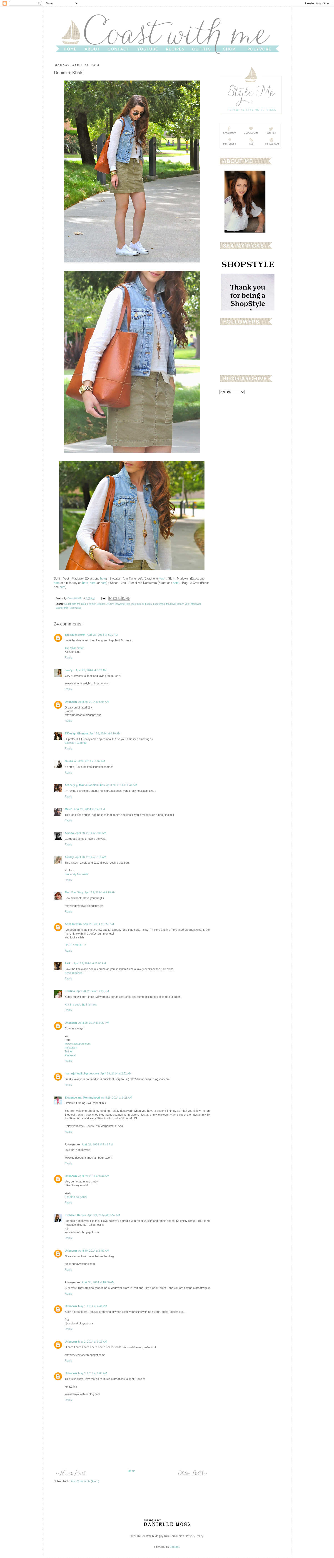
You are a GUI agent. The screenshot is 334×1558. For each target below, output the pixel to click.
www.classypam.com (77, 1043)
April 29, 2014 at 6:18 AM (116, 1097)
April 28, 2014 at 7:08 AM (90, 833)
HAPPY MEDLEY (75, 945)
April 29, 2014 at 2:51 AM (115, 1073)
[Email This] (110, 598)
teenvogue (75, 607)
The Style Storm (75, 634)
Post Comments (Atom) (85, 1481)
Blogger (174, 1546)
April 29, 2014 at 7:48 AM (97, 1144)
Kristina (70, 991)
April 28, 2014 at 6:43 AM (89, 809)
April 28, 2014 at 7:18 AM (90, 857)
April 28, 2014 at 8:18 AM (100, 892)
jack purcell (137, 604)
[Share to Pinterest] (128, 598)
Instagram (71, 1047)
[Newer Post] (71, 1472)
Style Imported (73, 973)
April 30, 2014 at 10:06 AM (98, 1282)
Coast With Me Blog (75, 604)
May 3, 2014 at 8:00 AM (92, 1373)
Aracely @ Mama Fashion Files (85, 785)
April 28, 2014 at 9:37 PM (93, 1022)
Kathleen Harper (75, 1215)
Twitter (69, 1051)
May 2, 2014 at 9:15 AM (92, 1341)
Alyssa (69, 833)
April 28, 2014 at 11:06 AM (90, 963)
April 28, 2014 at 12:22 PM (92, 991)
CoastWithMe (75, 598)
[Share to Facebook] (123, 598)
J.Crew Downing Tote (118, 604)
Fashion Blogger (96, 604)
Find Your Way (74, 892)
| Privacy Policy (194, 1536)
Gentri (69, 761)
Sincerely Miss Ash (76, 874)
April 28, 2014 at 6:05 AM (93, 701)
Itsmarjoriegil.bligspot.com (82, 1073)
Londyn (69, 670)
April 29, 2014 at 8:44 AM (93, 1176)
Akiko (68, 963)
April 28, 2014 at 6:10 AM (105, 733)
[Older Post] (192, 1472)
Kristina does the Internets (81, 1004)
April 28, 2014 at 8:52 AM (98, 924)
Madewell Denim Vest (177, 604)
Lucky (148, 604)
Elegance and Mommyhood (82, 1097)
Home (131, 1471)
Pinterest (70, 1055)
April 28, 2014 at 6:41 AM (121, 785)
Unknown (71, 701)
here (103, 578)
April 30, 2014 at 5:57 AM (93, 1250)
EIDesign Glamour (76, 733)
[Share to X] (119, 598)
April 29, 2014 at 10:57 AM (103, 1215)
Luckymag (159, 604)
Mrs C (68, 809)
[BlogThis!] (115, 598)
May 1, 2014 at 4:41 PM (92, 1306)
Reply (68, 657)
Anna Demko (73, 924)
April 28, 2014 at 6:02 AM (91, 670)
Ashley (69, 857)
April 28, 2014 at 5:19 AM (102, 634)
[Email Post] (103, 598)
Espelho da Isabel (76, 1197)
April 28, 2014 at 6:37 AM (89, 761)
